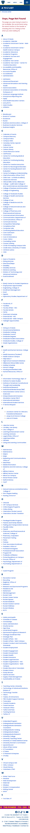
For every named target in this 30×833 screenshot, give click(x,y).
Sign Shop (6, 628)
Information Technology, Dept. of (14, 379)
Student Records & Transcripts (13, 668)
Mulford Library (8, 480)
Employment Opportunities (12, 286)
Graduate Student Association (13, 339)
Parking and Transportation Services (15, 525)
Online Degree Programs (11, 507)
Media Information (9, 465)
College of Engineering (11, 190)
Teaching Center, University (12, 686)
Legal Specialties (9, 438)
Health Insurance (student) (12, 354)
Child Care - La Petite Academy (14, 177)
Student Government (10, 653)
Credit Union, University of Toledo (14, 248)
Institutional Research (10, 387)
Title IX (5, 695)
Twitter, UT (6, 714)
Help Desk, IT (7, 359)
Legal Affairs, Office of (11, 436)
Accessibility (23, 824)
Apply (15, 2)
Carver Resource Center (11, 152)
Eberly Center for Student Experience (15, 283)
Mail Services (7, 450)
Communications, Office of (12, 220)
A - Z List (5, 821)
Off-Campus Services (10, 505)
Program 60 (7, 553)
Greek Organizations (10, 343)
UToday (5, 756)
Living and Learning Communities (14, 443)
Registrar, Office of (9, 582)
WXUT (5, 791)
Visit (9, 2)
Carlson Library (8, 149)
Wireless (6, 785)
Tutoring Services (9, 712)
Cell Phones (7, 154)
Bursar (5, 121)
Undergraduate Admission (12, 723)
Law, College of (8, 430)
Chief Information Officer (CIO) (14, 175)
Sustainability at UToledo (11, 679)
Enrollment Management (11, 290)
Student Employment (10, 648)
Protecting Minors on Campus (13, 557)
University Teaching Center (12, 738)
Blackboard (7, 114)
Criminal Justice (8, 250)
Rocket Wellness (8, 606)
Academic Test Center (11, 61)
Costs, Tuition (7, 239)
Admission (6, 79)
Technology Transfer (10, 692)
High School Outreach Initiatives (14, 361)
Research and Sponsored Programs (15, 587)
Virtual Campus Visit (10, 763)
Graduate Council (9, 334)
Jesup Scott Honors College (15, 416)
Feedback (16, 826)
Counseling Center (9, 241)
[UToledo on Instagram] (19, 812)
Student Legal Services (11, 660)
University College (9, 736)
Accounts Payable (9, 71)
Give (21, 2)
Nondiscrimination (11, 824)
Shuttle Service (8, 626)
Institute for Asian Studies (12, 381)
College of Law (8, 200)
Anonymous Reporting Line (12, 96)
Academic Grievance (10, 52)
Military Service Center (10, 473)
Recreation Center (9, 578)
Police (5, 540)
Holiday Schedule (9, 365)
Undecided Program (10, 721)
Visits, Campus (8, 765)
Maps (5, 456)
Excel (5, 292)
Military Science (8, 471)
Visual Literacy (8, 767)
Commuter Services (10, 222)
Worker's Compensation (11, 787)
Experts (5, 294)
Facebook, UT (7, 304)
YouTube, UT (7, 799)
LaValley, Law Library (10, 427)
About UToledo (8, 39)
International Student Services (13, 402)
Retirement (7, 591)
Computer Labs (8, 228)
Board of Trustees (9, 116)
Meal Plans (6, 463)
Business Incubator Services (12, 125)
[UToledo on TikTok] (21, 812)
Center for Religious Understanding (15, 173)
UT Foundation (8, 749)
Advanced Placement (10, 81)
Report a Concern (21, 821)
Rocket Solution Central (11, 604)
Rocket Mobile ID (8, 602)
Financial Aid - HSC (9, 316)
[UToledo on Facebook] (16, 812)
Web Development (9, 781)
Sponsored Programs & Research (14, 632)
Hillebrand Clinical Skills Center (13, 363)
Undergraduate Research (12, 734)
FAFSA (5, 312)
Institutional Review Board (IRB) (14, 389)
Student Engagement (10, 651)
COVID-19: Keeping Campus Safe (14, 246)
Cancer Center (8, 147)
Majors (5, 454)
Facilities (6, 306)
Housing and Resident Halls (12, 369)
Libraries (6, 440)
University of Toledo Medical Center (15, 741)
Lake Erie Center (8, 425)
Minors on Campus (9, 475)
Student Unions (8, 670)
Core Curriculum (8, 233)
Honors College (8, 367)
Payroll (5, 529)
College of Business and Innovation (15, 188)
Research (6, 584)
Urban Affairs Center (10, 747)
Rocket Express (8, 599)
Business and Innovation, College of (15, 123)
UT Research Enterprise (11, 754)
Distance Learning (9, 270)
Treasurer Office (8, 708)
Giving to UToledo (9, 328)
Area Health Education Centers (13, 101)
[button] (27, 2)
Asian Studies (7, 105)
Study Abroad (8, 672)
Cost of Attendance (10, 237)
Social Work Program (10, 630)
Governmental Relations (11, 330)
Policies (5, 542)
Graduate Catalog (9, 332)
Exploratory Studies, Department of (15, 296)
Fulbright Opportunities (11, 321)
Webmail (6, 783)
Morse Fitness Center (10, 478)
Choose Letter (6, 12)
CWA (4, 252)
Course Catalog (8, 243)
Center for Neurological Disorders (14, 167)
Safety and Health (9, 617)
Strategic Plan (8, 637)
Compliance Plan (9, 226)
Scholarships (7, 622)
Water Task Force (9, 776)
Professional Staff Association (13, 551)
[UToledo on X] (24, 812)
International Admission (11, 400)
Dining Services (8, 261)
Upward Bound (8, 745)
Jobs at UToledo (12, 418)
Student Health (8, 655)
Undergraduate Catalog (11, 730)
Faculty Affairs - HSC (10, 308)
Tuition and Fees (8, 710)
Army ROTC (7, 103)
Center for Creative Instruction (13, 164)
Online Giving (7, 509)
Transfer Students (9, 703)
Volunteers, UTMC (9, 769)
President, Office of (9, 546)
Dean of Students (9, 259)
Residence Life (8, 589)
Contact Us (24, 826)
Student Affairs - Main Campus (13, 641)
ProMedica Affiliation (10, 555)
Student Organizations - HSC (13, 662)
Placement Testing (9, 538)
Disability (6, 266)
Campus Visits (8, 141)
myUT (5, 482)
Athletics (6, 107)
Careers (11, 821)
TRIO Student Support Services (13, 699)
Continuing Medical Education (13, 230)
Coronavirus (7, 235)
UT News (6, 751)
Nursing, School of (9, 496)
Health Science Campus (11, 357)
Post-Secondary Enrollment (12, 544)
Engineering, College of (11, 288)
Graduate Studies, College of (13, 341)
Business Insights (9, 127)
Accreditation (8, 74)
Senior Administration (10, 624)
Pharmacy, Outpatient (11, 536)
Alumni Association (9, 88)
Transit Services (8, 705)
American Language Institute (13, 94)
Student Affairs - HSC (10, 639)
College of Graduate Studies (13, 194)
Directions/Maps (9, 263)
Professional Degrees (10, 549)
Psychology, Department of (12, 562)
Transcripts (7, 701)
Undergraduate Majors (11, 732)
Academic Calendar (10, 41)
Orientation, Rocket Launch (12, 511)
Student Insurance (9, 657)
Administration (8, 76)
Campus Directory (9, 136)
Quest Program (8, 571)
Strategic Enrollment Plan (12, 635)
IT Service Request (9, 405)
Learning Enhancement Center (13, 432)
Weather (6, 779)
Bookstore (6, 119)
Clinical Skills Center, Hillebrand (13, 182)
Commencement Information (13, 215)
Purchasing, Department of (12, 564)
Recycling (6, 580)
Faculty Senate (8, 310)
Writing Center (8, 789)
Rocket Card (7, 595)
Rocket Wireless (8, 608)
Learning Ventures (9, 434)
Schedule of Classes (10, 619)
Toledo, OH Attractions (11, 697)
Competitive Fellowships (11, 224)
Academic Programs (10, 54)
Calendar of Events (9, 134)
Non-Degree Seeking (10, 493)
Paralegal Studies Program (12, 520)
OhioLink (6, 503)
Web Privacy (7, 826)
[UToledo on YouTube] (27, 812)
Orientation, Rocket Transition (13, 513)
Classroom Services (10, 180)
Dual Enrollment (8, 276)
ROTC (5, 610)
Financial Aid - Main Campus (13, 319)
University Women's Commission (14, 743)
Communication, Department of (14, 217)
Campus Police (8, 139)
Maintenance (7, 452)
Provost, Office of (9, 559)
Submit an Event (8, 675)
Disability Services (9, 268)
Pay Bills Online (8, 527)
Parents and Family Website (12, 523)
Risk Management (9, 593)
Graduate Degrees (9, 336)
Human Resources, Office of (12, 372)
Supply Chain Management (12, 677)
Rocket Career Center (10, 597)
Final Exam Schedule (10, 314)
